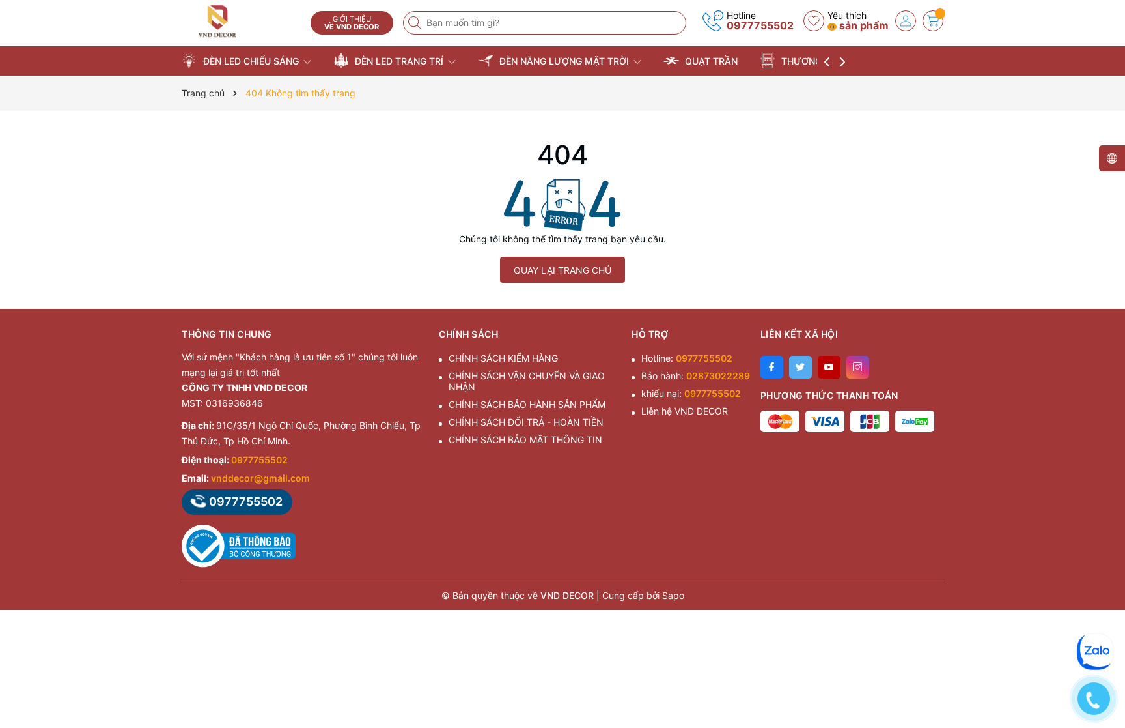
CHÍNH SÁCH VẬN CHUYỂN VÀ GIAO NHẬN (527, 381)
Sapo (673, 595)
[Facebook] (771, 367)
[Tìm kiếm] (416, 23)
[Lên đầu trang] (1098, 612)
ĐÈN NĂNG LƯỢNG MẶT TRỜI (564, 60)
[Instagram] (857, 367)
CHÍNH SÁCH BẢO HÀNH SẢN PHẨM (527, 404)
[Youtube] (829, 367)
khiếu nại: (691, 393)
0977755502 (760, 25)
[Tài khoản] (905, 20)
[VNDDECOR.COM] (241, 21)
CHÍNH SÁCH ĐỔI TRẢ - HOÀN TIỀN (526, 422)
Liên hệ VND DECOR (684, 410)
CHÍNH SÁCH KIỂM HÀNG (503, 358)
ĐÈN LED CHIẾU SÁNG (251, 60)
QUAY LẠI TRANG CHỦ (562, 270)
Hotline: (686, 358)
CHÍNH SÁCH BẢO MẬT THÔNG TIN (525, 439)
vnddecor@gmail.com (260, 478)
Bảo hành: (695, 375)
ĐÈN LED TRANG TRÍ (399, 60)
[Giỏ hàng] (933, 20)
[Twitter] (800, 367)
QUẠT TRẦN (710, 60)
